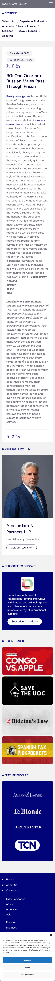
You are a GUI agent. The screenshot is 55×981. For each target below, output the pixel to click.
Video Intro (8, 21)
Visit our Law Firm (21, 547)
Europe (31, 26)
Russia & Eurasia (27, 31)
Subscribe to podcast (25, 621)
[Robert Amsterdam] (15, 4)
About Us (7, 36)
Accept (27, 960)
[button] (51, 935)
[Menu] (51, 3)
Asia (20, 26)
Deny (27, 967)
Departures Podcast (32, 21)
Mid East (7, 31)
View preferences (27, 974)
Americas (8, 26)
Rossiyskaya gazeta (18, 96)
